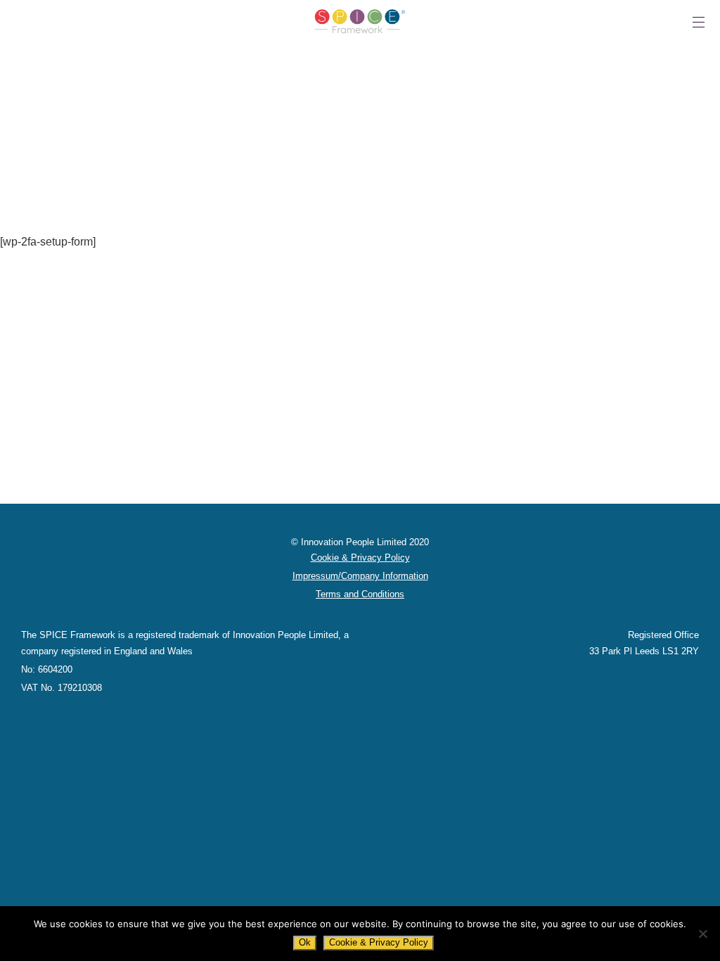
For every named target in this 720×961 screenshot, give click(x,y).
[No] (702, 934)
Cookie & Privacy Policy (378, 942)
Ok (305, 942)
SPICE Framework (360, 21)
